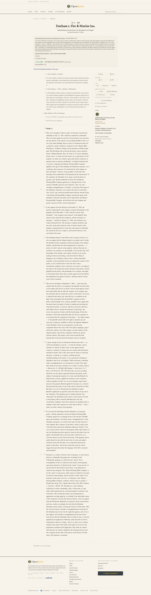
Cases (30, 11)
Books (69, 11)
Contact (54, 590)
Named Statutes (74, 577)
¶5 (45, 113)
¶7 (45, 120)
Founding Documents (75, 579)
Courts (43, 11)
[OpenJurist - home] (75, 6)
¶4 (45, 92)
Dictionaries (59, 11)
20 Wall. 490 (62, 368)
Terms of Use (84, 590)
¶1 (45, 73)
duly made (60, 496)
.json (41, 545)
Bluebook (114, 85)
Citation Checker (74, 584)
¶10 (45, 207)
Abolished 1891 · (99, 121)
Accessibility (45, 590)
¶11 (45, 237)
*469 (40, 189)
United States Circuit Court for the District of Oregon (75, 30)
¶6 (45, 116)
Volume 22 (43, 18)
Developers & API (103, 563)
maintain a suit (82, 327)
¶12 (45, 283)
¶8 (45, 128)
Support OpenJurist (110, 573)
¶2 (45, 77)
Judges (50, 11)
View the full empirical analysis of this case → (46, 69)
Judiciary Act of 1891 (100, 123)
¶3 (45, 88)
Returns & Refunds (64, 590)
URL (98, 85)
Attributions (75, 590)
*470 (40, 324)
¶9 (45, 132)
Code (36, 11)
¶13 (45, 342)
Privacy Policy (94, 590)
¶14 (45, 411)
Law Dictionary (73, 568)
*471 (40, 454)
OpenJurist (36, 18)
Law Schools (72, 574)
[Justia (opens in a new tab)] (49, 578)
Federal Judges (73, 570)
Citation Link (105, 85)
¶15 (45, 454)
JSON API (100, 568)
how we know (67, 62)
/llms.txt (100, 566)
